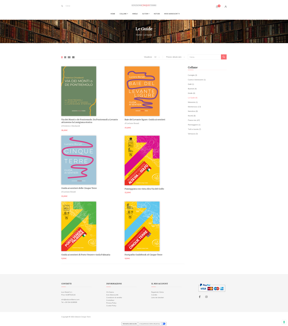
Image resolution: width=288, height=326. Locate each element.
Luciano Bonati (132, 123)
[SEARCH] (62, 6)
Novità (190, 116)
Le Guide (191, 98)
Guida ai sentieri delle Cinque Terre (79, 188)
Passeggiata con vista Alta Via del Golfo (144, 188)
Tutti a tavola (193, 129)
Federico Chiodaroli (71, 126)
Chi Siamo (110, 292)
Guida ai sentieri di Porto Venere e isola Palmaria (85, 254)
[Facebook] (200, 297)
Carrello (154, 295)
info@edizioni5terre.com (70, 300)
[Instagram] (206, 297)
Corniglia (191, 75)
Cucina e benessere (195, 80)
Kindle (190, 93)
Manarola (191, 102)
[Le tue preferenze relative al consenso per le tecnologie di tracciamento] (284, 322)
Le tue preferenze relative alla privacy (149, 323)
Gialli (189, 84)
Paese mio (192, 120)
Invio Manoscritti (112, 295)
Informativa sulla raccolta (130, 323)
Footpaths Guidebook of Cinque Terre (143, 254)
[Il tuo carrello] (217, 7)
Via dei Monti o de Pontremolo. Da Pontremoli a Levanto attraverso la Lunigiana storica (89, 120)
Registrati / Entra (157, 292)
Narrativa (191, 111)
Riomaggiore (193, 125)
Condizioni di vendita (114, 297)
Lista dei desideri (157, 297)
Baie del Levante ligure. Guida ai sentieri (145, 119)
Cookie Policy (111, 306)
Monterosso (192, 107)
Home (139, 34)
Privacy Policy (111, 303)
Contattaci (110, 300)
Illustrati (191, 89)
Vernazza (191, 134)
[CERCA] (224, 56)
